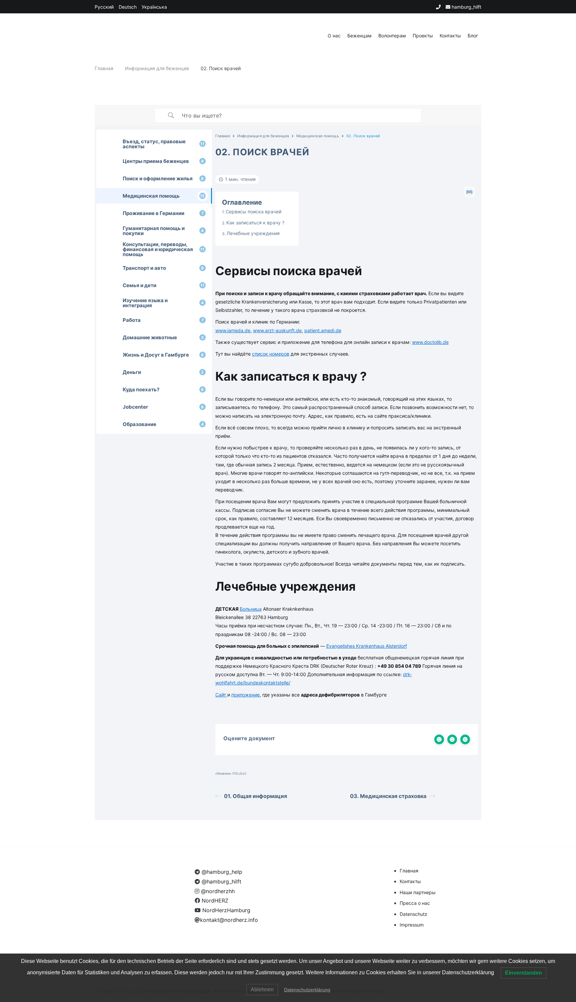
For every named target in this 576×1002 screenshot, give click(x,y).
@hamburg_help (221, 871)
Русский (104, 7)
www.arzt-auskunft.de (277, 330)
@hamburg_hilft (220, 881)
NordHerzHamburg (225, 910)
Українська (154, 7)
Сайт (221, 694)
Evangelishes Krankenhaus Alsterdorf (366, 646)
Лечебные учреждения (253, 233)
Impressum (412, 925)
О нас (334, 35)
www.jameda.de (232, 330)
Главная (222, 136)
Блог (473, 35)
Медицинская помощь (317, 136)
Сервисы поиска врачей (253, 211)
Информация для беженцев (263, 136)
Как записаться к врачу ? (255, 222)
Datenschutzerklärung (307, 989)
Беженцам (359, 35)
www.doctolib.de (430, 342)
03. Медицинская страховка (388, 796)
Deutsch (128, 7)
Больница (251, 609)
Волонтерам (392, 35)
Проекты (423, 35)
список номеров (270, 354)
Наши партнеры (418, 892)
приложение (245, 694)
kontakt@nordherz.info (229, 920)
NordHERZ (214, 900)
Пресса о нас (415, 903)
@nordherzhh (217, 891)
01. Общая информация (255, 796)
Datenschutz (413, 914)
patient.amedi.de (322, 330)
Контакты (450, 35)
